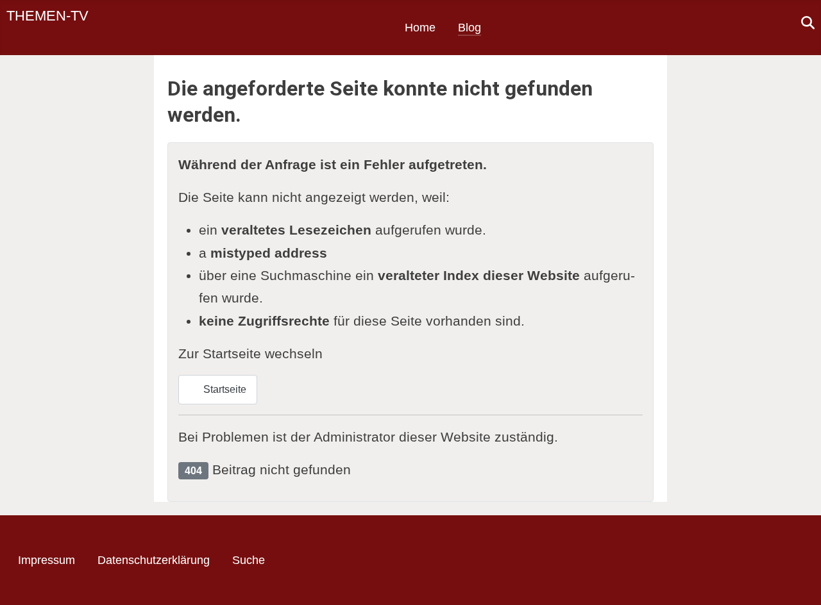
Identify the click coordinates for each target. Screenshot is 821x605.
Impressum (46, 560)
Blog (469, 27)
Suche (248, 560)
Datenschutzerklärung (153, 560)
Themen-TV (47, 16)
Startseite (223, 389)
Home (420, 27)
